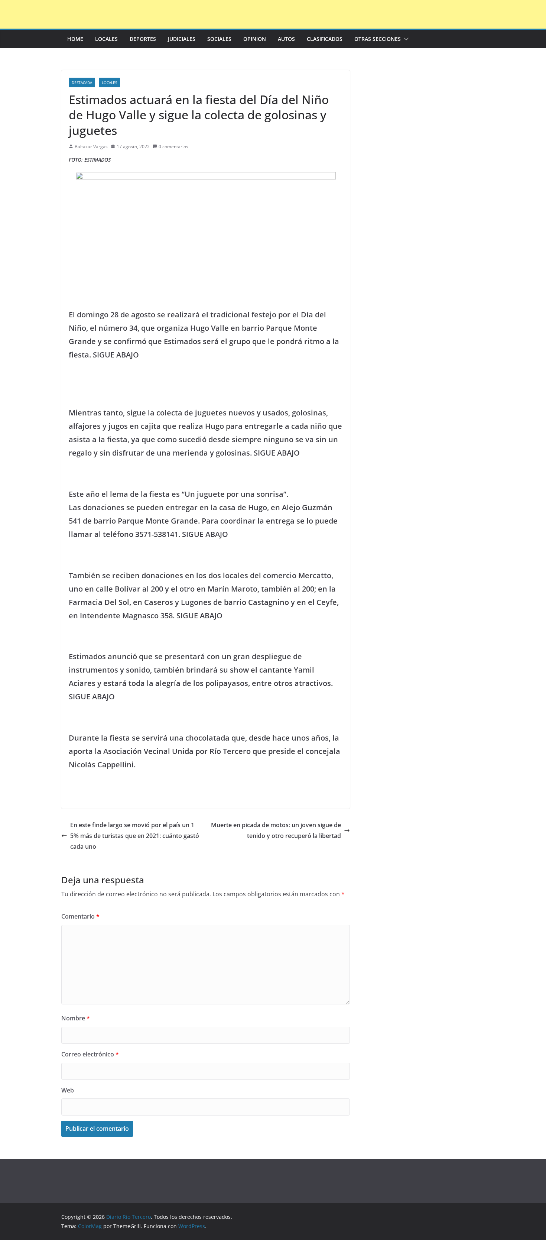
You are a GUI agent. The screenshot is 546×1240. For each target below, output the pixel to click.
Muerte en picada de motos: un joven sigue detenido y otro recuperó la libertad (276, 830)
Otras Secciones (377, 38)
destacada (82, 82)
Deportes (143, 38)
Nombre (75, 1018)
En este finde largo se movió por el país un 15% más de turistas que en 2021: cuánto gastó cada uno (134, 836)
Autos (286, 38)
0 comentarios (173, 146)
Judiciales (181, 38)
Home (75, 38)
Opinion (254, 38)
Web (67, 1090)
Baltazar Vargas (91, 146)
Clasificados (324, 38)
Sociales (219, 38)
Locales (106, 38)
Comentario (80, 916)
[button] (405, 39)
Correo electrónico (90, 1054)
